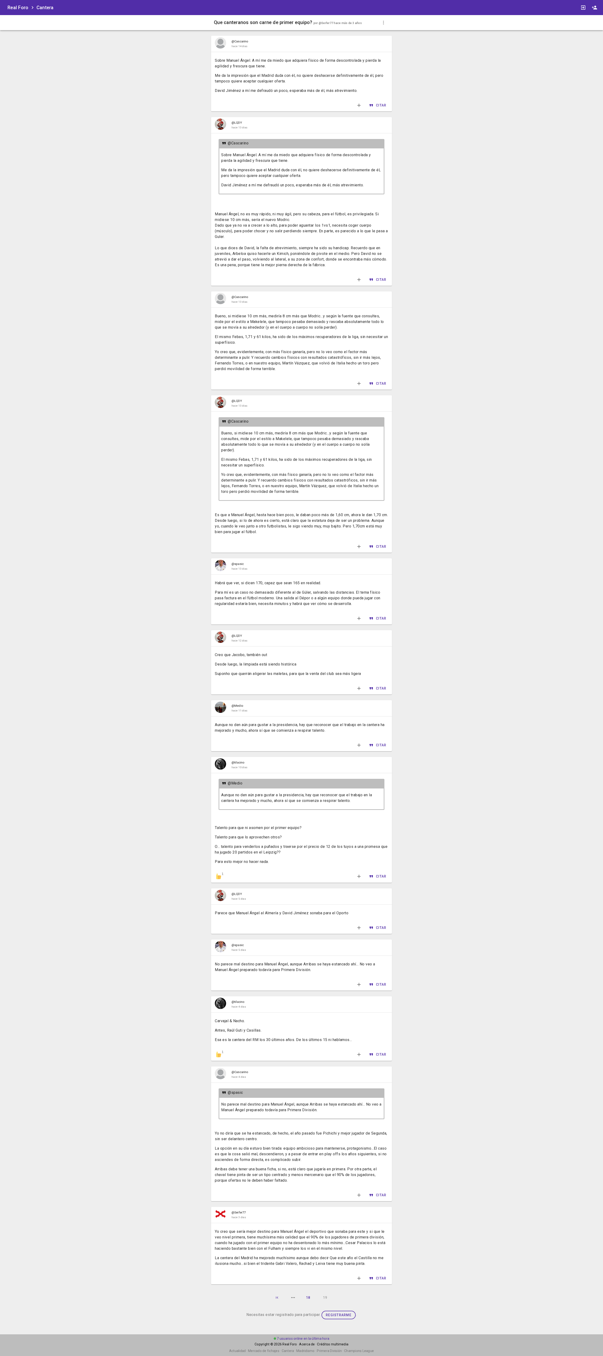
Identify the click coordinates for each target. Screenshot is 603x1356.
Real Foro (289, 1344)
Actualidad (237, 1351)
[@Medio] (220, 708)
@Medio (237, 705)
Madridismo (305, 1351)
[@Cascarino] (220, 43)
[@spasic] (220, 566)
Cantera (45, 7)
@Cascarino (240, 41)
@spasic (238, 564)
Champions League (359, 1351)
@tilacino (238, 762)
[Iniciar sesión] (583, 7)
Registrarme (338, 1315)
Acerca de (307, 1344)
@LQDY (237, 122)
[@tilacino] (220, 765)
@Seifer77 (326, 23)
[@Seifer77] (220, 1215)
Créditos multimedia (332, 1344)
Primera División (329, 1351)
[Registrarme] (594, 7)
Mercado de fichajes (263, 1351)
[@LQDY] (220, 125)
